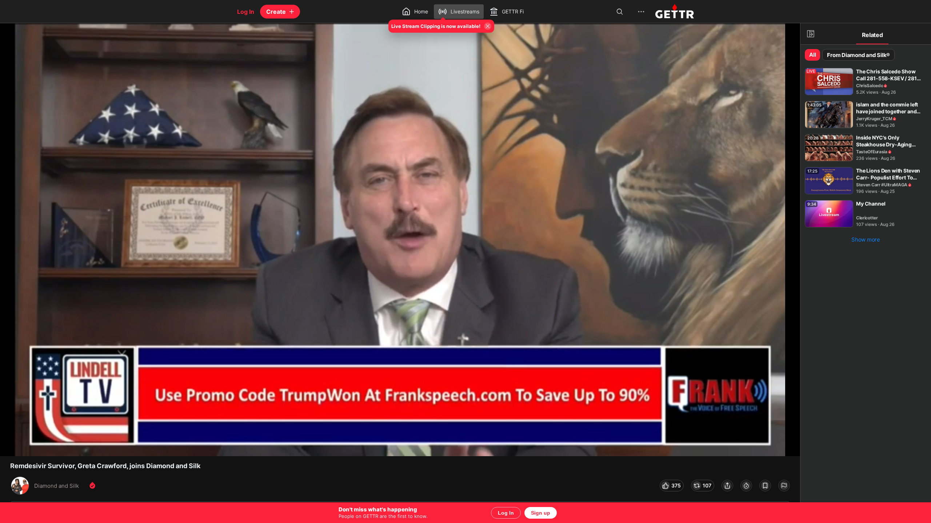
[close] (14, 38)
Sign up (540, 513)
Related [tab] (872, 34)
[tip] (746, 485)
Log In (506, 513)
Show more (865, 239)
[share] (727, 485)
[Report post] (784, 485)
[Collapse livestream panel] (810, 33)
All (812, 54)
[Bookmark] (765, 485)
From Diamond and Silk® (858, 55)
